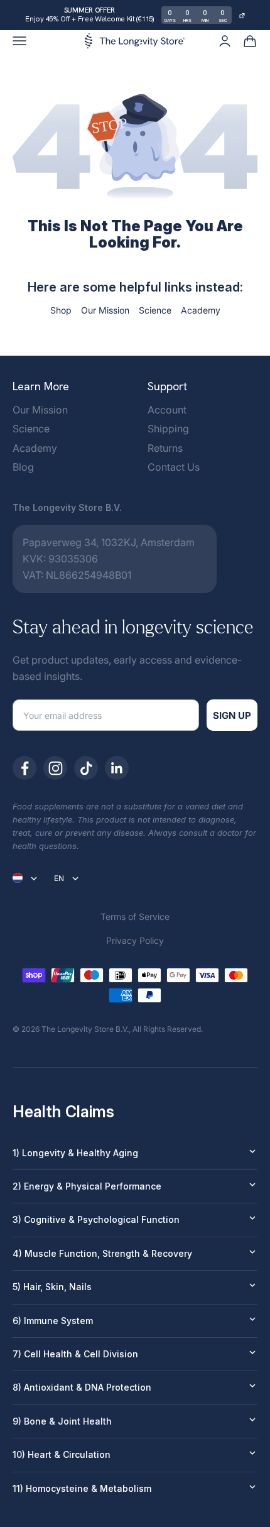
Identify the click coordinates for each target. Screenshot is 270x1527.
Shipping (168, 428)
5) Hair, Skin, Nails (52, 1286)
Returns (165, 448)
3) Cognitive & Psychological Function (96, 1219)
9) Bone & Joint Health (62, 1421)
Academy (200, 310)
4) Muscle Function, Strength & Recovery (102, 1253)
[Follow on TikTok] (86, 768)
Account (167, 409)
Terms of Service (135, 916)
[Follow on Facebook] (24, 768)
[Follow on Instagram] (55, 768)
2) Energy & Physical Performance (87, 1186)
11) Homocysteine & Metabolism (82, 1488)
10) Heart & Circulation (62, 1454)
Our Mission (105, 310)
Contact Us (174, 467)
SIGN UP (232, 715)
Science (155, 310)
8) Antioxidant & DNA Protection (82, 1387)
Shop (61, 310)
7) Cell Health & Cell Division (75, 1354)
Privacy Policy (135, 940)
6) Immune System (53, 1320)
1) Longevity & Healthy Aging (75, 1152)
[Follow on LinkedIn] (117, 768)
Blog (23, 467)
